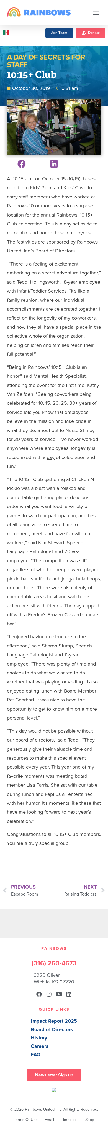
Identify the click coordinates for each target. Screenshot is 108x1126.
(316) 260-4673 (54, 963)
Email (49, 1119)
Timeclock (69, 1119)
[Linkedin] (69, 994)
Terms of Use (26, 1119)
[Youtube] (59, 994)
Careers (39, 1046)
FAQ (35, 1055)
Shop (89, 1119)
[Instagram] (49, 994)
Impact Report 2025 (54, 1021)
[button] (96, 12)
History (39, 1038)
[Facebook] (39, 994)
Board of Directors (52, 1029)
